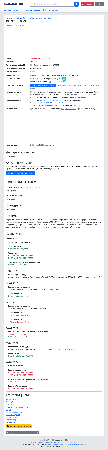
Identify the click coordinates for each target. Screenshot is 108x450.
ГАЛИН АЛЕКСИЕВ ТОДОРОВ (51, 103)
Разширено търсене (31, 10)
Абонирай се (87, 4)
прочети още (80, 97)
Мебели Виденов (13, 415)
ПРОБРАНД (10, 404)
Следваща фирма (30, 433)
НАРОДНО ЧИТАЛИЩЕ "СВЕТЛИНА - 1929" (23, 407)
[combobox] (52, 4)
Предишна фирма (15, 433)
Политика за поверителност (57, 442)
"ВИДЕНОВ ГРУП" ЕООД (19, 265)
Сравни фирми (12, 10)
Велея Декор (11, 420)
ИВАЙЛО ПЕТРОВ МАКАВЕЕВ (51, 100)
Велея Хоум (10, 422)
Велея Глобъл (11, 417)
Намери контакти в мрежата (44, 86)
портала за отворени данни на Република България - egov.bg (67, 444)
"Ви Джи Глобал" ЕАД (69, 109)
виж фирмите (59, 82)
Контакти (75, 442)
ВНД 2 (8, 410)
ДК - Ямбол (10, 402)
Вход (100, 4)
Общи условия (37, 442)
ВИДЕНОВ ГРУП (12, 399)
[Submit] (32, 4)
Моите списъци (51, 10)
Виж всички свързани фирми (20, 426)
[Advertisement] (57, 41)
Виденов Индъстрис (14, 412)
